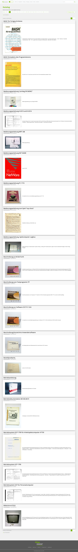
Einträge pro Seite (71, 12)
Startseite (29, 547)
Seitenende (6, 14)
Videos (34, 1)
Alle (4, 12)
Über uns (16, 1)
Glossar (31, 1)
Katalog (24, 1)
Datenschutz (44, 547)
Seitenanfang (7, 532)
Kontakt (39, 547)
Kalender (37, 1)
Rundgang (27, 1)
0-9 (6, 12)
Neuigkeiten (20, 1)
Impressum (50, 547)
